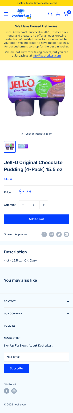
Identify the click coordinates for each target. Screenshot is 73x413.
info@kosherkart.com (47, 56)
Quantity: (10, 205)
